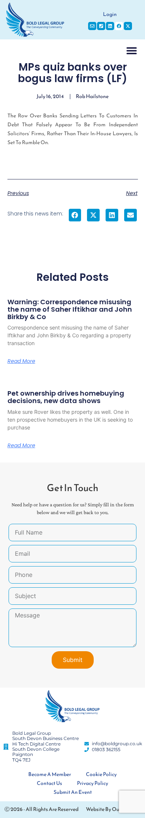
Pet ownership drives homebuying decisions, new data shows (65, 397)
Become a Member (49, 774)
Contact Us (49, 783)
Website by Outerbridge (113, 809)
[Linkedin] (110, 26)
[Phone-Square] (101, 26)
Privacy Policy (92, 783)
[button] (131, 50)
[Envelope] (92, 26)
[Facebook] (119, 26)
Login (110, 14)
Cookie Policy (101, 774)
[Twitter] (128, 26)
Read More (21, 361)
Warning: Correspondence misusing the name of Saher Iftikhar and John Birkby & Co (69, 309)
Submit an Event (73, 792)
